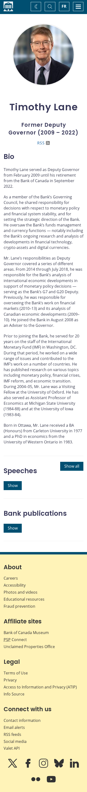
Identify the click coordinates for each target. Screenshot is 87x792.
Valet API (12, 748)
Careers (11, 578)
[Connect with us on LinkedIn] (74, 766)
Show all (71, 466)
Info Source (14, 694)
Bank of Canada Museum (26, 632)
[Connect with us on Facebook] (28, 766)
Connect (15, 639)
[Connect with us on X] (13, 766)
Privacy (10, 680)
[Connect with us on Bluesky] (59, 766)
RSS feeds (12, 734)
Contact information (22, 720)
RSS (41, 143)
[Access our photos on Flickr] (36, 782)
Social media (15, 741)
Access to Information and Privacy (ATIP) (40, 687)
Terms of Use (16, 673)
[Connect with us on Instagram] (44, 766)
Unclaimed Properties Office (29, 646)
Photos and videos (20, 592)
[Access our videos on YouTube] (51, 782)
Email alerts (14, 727)
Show (13, 485)
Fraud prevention (19, 606)
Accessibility (15, 585)
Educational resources (24, 599)
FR (64, 6)
